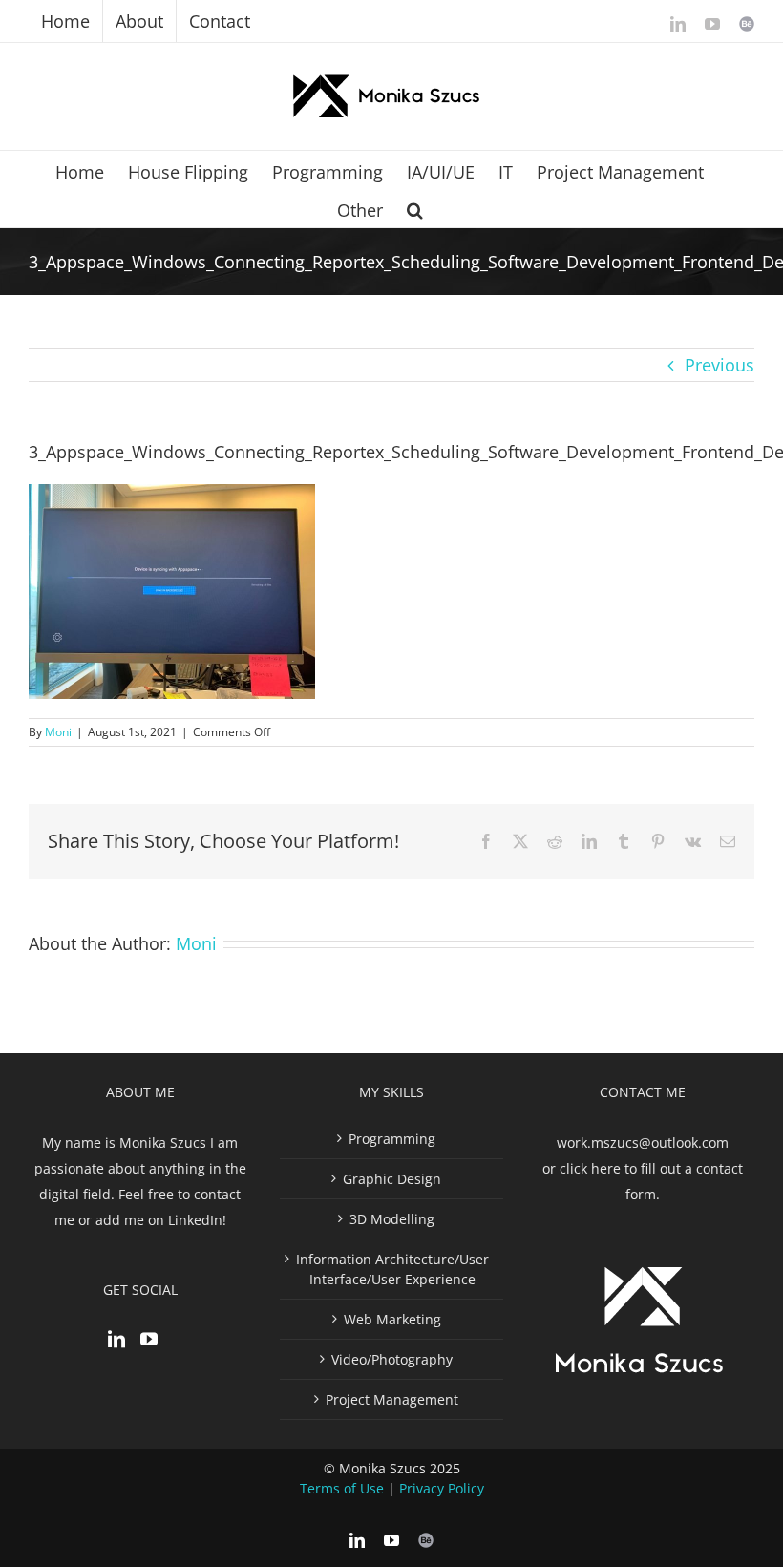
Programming (392, 1139)
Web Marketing (392, 1319)
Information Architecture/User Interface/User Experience (392, 1269)
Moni (58, 732)
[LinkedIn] (116, 1338)
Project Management (392, 1399)
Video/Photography (392, 1359)
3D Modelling (391, 1219)
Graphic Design (392, 1179)
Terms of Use (342, 1488)
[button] (415, 208)
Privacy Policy (441, 1488)
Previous (719, 364)
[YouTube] (149, 1338)
